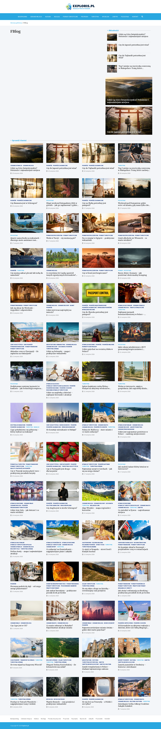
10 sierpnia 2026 (89, 633)
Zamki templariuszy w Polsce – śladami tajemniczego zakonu (95, 668)
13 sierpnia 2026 (89, 554)
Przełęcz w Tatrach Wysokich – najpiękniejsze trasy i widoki (23, 703)
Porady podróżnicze (138, 584)
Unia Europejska (65, 505)
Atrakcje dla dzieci (52, 384)
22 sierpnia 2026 (17, 356)
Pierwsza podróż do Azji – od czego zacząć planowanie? (25, 587)
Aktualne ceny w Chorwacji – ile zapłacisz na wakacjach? (24, 352)
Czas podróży (14, 660)
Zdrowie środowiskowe (126, 429)
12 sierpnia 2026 (53, 596)
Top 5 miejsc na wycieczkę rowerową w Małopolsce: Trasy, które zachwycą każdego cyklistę (134, 68)
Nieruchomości (64, 425)
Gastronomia (86, 542)
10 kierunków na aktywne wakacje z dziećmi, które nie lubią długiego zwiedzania (134, 628)
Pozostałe (125, 17)
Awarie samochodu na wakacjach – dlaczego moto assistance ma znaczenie (25, 240)
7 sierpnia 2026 (125, 709)
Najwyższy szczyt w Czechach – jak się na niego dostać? (97, 470)
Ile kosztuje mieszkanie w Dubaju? (61, 430)
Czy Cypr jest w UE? (18, 626)
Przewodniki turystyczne (19, 507)
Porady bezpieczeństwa (54, 235)
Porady (120, 270)
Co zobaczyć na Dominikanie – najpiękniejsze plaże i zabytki (59, 550)
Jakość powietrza (136, 427)
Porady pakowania (16, 305)
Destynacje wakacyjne (17, 425)
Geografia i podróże (65, 346)
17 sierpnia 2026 (89, 474)
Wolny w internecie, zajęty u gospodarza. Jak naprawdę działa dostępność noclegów (132, 388)
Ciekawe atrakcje (16, 165)
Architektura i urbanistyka (55, 344)
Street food (100, 544)
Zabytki (115, 17)
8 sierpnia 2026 (89, 672)
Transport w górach (27, 660)
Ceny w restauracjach (125, 542)
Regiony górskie (52, 660)
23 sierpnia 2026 (125, 317)
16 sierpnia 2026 (17, 515)
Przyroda (84, 17)
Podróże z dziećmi (66, 388)
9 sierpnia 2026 (17, 668)
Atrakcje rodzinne (88, 344)
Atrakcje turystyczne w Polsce (128, 505)
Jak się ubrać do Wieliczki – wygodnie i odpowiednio (22, 309)
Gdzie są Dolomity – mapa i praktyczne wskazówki (58, 352)
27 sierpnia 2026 (89, 208)
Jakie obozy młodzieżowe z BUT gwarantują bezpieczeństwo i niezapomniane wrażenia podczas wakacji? (133, 350)
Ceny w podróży (64, 464)
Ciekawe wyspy (51, 547)
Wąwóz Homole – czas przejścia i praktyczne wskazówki (60, 703)
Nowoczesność (109, 623)
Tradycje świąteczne (137, 307)
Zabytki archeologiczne (90, 664)
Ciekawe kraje (28, 503)
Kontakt (135, 17)
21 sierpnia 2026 (89, 354)
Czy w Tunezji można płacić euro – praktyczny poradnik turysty (25, 472)
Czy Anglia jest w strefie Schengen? (61, 508)
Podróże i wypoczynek (125, 623)
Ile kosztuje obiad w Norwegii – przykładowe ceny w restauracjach (133, 548)
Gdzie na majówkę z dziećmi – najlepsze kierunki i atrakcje (59, 394)
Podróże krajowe (108, 344)
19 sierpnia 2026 (89, 435)
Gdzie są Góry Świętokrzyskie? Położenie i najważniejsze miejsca (133, 35)
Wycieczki (105, 17)
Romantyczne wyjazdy (89, 346)
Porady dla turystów (17, 464)
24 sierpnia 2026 (53, 315)
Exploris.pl (25, 726)
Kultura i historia (136, 701)
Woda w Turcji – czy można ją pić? (61, 238)
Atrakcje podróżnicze (53, 542)
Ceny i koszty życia (16, 344)
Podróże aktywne (104, 464)
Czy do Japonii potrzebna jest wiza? (134, 45)
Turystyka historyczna (90, 662)
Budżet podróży (123, 660)
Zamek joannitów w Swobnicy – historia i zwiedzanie (132, 666)
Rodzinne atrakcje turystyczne (57, 390)
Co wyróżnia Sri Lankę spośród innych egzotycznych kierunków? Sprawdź (61, 275)
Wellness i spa (94, 505)
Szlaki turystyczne (88, 584)
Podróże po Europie (100, 427)
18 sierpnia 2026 (17, 476)
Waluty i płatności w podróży (20, 468)
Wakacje (36, 427)
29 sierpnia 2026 (17, 173)
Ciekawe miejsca (36, 17)
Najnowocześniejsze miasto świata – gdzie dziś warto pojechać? (98, 629)
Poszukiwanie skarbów (68, 586)
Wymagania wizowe (88, 309)
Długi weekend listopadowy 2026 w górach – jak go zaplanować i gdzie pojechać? (61, 205)
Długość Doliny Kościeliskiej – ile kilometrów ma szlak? (61, 666)
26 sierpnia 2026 (89, 243)
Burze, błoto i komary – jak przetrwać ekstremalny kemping (132, 274)
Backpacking (22, 17)
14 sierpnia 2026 (17, 556)
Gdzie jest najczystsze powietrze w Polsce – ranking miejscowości (133, 433)
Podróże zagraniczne (60, 165)
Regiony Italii (15, 549)
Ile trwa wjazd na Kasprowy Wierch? (26, 665)
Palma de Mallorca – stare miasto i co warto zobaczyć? (97, 431)
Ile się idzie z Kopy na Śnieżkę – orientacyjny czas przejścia (96, 590)
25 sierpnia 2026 (89, 276)
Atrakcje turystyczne (89, 425)
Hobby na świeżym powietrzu (56, 584)
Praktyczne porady (52, 588)
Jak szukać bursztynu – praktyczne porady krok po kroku (61, 592)
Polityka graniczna (52, 505)
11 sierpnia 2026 (125, 596)
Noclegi (57, 17)
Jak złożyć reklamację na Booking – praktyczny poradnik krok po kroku (134, 592)
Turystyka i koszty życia (70, 466)
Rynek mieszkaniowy (68, 427)
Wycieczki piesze (59, 699)
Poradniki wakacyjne (17, 346)
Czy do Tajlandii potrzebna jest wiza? (98, 168)
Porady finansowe (31, 346)
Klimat (72, 305)
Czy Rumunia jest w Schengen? (23, 203)
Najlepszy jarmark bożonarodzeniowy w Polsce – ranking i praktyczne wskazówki (132, 314)
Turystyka (95, 17)
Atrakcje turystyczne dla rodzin (57, 386)
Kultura (48, 17)
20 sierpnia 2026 (125, 391)
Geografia (109, 503)
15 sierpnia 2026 (89, 513)
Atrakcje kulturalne (125, 305)
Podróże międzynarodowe (97, 305)
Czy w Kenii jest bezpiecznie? (94, 273)
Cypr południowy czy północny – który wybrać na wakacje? (24, 431)
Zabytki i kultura (105, 664)
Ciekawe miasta (103, 425)
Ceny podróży (28, 344)
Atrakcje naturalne (124, 425)
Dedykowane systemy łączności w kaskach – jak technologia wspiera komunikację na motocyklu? (25, 388)
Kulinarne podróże (88, 544)
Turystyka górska (52, 348)
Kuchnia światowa (140, 542)
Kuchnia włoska (97, 542)
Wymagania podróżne (105, 307)
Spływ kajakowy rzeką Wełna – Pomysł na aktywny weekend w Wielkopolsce (95, 388)
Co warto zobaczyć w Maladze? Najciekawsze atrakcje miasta (59, 627)
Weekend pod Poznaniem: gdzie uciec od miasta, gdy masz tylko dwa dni (134, 205)
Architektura (86, 660)
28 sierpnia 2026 (89, 171)
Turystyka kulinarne (89, 547)
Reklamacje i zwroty (125, 588)
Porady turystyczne (70, 17)
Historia (95, 660)
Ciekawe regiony (63, 305)
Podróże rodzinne (52, 388)
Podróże (49, 165)
